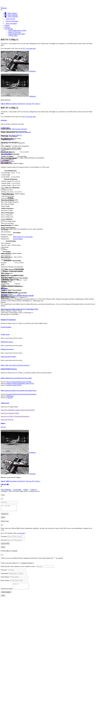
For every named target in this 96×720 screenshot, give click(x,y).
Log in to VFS (5, 543)
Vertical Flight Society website (17, 30)
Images (3, 423)
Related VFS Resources (8, 319)
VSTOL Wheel (12, 35)
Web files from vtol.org (7, 342)
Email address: (5, 577)
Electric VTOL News (14, 32)
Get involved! (17, 489)
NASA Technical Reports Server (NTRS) (19, 382)
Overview (4, 120)
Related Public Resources (9, 369)
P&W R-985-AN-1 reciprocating (23, 237)
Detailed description (7, 588)
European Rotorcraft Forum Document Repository (21, 394)
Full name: (4, 570)
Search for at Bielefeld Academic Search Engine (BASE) (17, 410)
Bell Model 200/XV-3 (15, 135)
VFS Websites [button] (8, 29)
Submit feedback (6, 592)
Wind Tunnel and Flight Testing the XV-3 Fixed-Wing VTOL (19, 309)
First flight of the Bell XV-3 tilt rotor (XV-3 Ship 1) (20, 103)
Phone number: (5, 580)
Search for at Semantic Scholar (10, 413)
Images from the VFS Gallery (8, 356)
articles (5, 334)
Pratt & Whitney (18, 239)
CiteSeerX (10, 397)
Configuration (5, 128)
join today (22, 533)
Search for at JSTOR (7, 419)
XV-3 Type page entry (29, 48)
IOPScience (10, 396)
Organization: (5, 573)
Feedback (7, 27)
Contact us (33, 489)
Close (3, 150)
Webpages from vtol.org (7, 349)
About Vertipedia (6, 489)
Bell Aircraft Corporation (19, 129)
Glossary (7, 25)
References (4, 288)
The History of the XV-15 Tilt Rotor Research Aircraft (17, 295)
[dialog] (48, 147)
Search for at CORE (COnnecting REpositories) (15, 416)
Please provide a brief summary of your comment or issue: (18, 566)
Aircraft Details (6, 154)
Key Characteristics (7, 138)
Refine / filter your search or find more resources (15, 365)
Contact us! (5, 514)
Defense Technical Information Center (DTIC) (20, 383)
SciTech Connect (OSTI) (14, 385)
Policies (26, 489)
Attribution (32, 71)
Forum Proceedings (6, 327)
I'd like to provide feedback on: (10, 563)
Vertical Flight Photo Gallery (16, 34)
